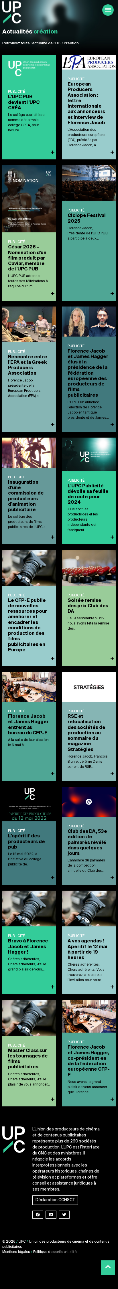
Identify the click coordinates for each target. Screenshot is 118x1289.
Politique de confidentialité (54, 1252)
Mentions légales (16, 1252)
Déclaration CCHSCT (55, 1200)
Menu (108, 10)
